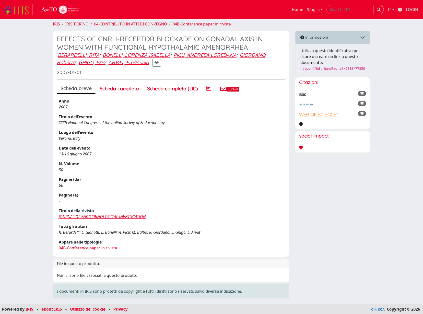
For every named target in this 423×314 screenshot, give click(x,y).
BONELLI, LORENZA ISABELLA (136, 55)
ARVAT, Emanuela (128, 62)
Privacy (120, 309)
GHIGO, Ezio (92, 62)
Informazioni (316, 37)
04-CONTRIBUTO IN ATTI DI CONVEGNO (130, 24)
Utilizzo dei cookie (87, 309)
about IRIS (51, 309)
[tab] (208, 88)
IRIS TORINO (77, 24)
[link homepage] (18, 9)
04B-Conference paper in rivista (202, 24)
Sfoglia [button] (313, 9)
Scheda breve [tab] (76, 88)
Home (297, 9)
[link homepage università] (60, 9)
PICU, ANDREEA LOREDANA (205, 55)
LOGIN (412, 9)
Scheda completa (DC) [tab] (172, 88)
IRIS (56, 24)
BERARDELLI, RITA (78, 55)
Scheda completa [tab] (119, 88)
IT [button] (389, 9)
